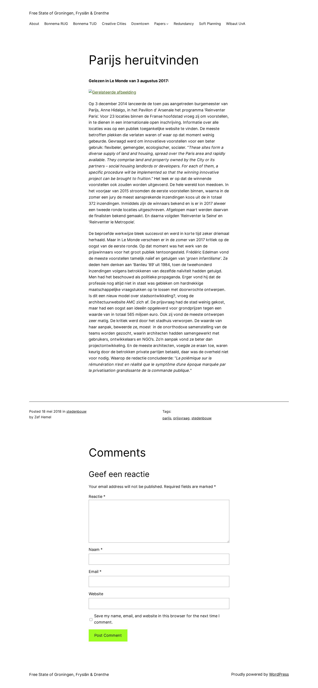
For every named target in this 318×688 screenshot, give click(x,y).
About (34, 23)
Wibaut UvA (235, 23)
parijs (166, 418)
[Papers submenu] (167, 24)
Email (95, 571)
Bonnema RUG (56, 23)
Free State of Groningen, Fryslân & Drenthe (69, 13)
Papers (159, 23)
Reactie (97, 496)
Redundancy (184, 23)
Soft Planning (210, 23)
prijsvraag (181, 418)
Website (96, 594)
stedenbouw (76, 411)
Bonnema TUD (85, 23)
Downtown (140, 23)
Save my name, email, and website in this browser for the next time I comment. (157, 619)
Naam (96, 549)
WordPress (279, 674)
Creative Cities (114, 23)
